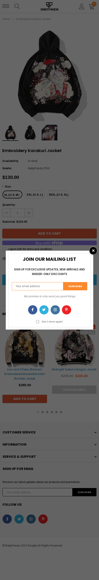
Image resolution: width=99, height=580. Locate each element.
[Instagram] (55, 309)
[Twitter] (44, 309)
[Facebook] (32, 309)
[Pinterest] (66, 309)
